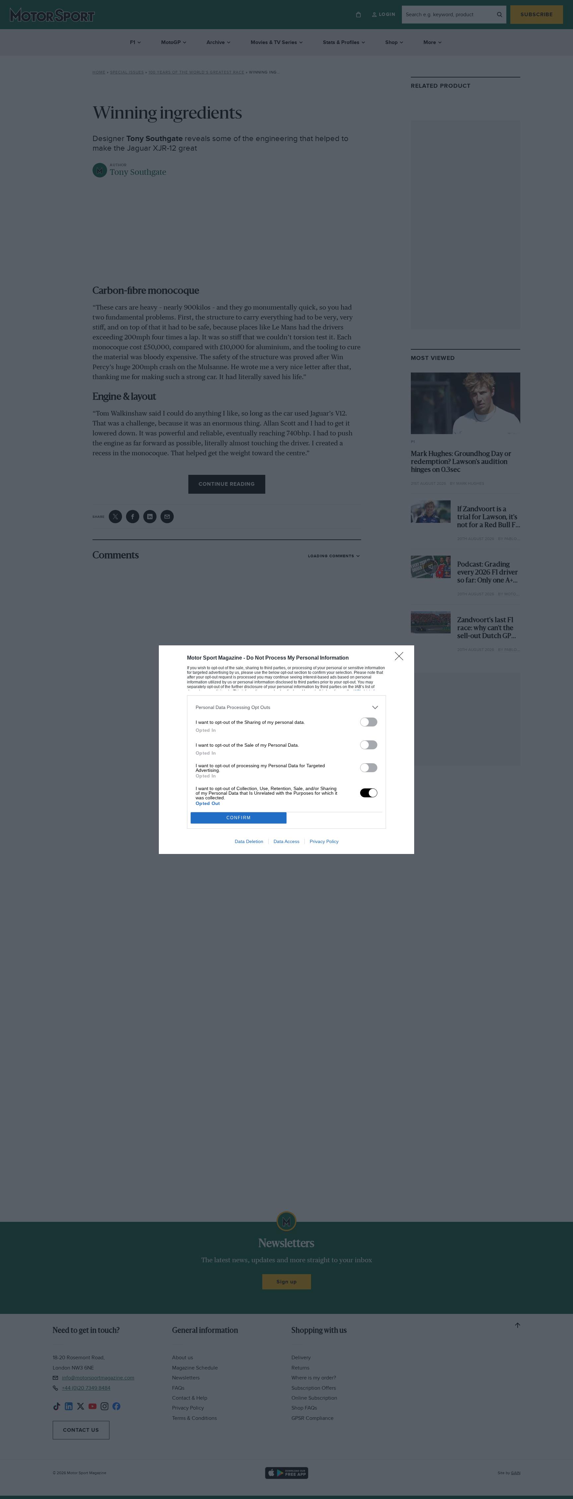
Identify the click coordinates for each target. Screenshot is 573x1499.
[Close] (401, 658)
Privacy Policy (324, 841)
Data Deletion (249, 841)
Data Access (286, 841)
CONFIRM (238, 817)
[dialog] (286, 749)
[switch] (368, 722)
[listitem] (286, 707)
